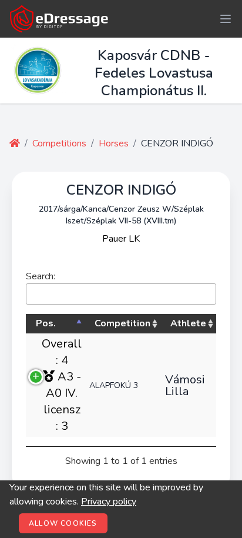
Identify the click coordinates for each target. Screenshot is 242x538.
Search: (40, 276)
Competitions (59, 143)
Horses (114, 143)
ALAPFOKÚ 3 (113, 385)
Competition (122, 323)
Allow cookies (63, 523)
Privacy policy (108, 501)
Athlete (188, 323)
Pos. (46, 323)
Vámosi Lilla (185, 385)
